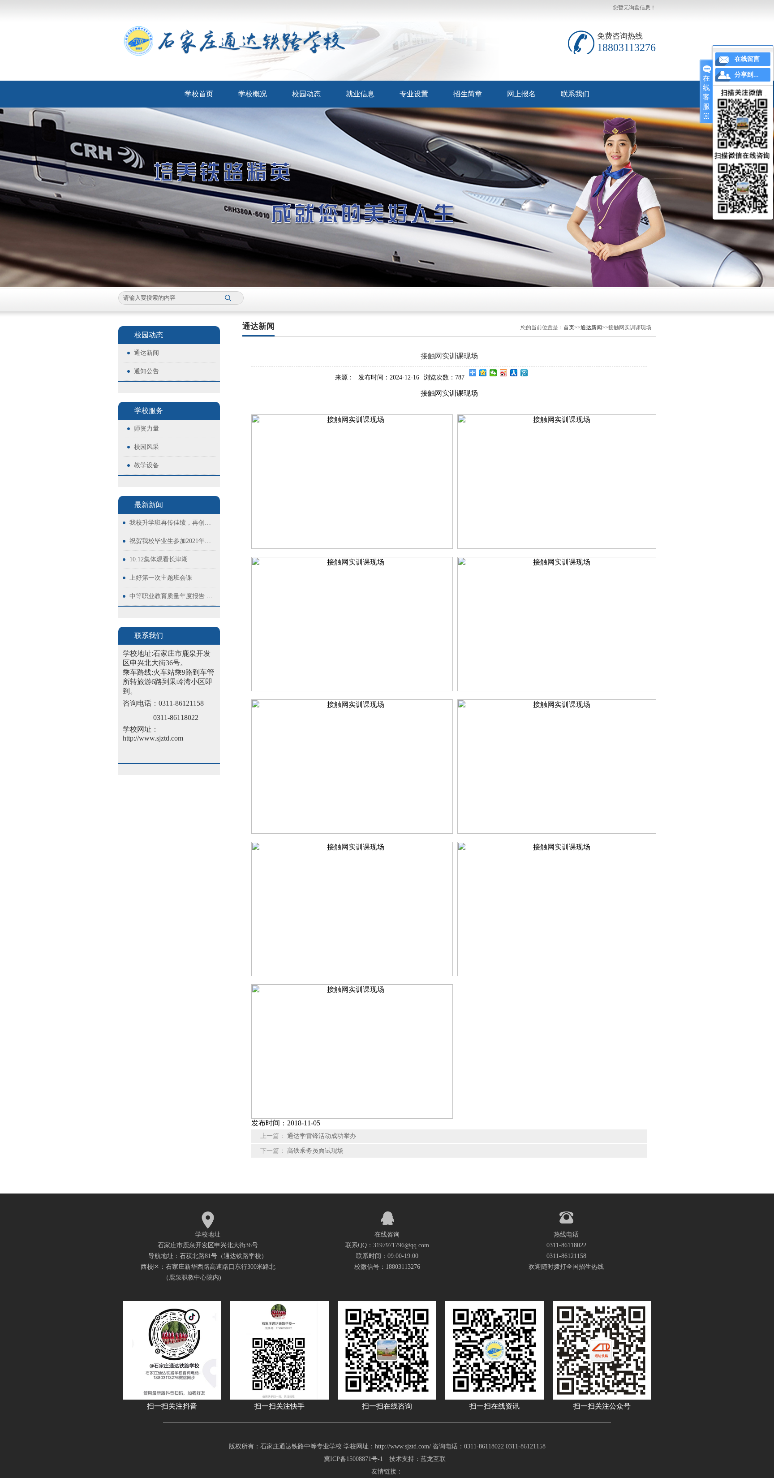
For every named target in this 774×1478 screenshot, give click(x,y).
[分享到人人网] (514, 372)
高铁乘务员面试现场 (315, 1150)
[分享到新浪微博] (503, 372)
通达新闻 (146, 352)
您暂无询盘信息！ (634, 7)
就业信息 (360, 94)
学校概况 (252, 94)
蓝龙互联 (433, 1459)
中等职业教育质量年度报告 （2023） (180, 596)
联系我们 (575, 94)
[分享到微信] (493, 372)
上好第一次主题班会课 (160, 577)
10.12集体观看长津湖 (158, 559)
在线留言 (747, 59)
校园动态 (306, 94)
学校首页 (199, 94)
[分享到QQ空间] (483, 372)
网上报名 (521, 94)
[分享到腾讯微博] (524, 372)
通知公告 (146, 371)
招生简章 (467, 94)
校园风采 (146, 447)
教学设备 (146, 465)
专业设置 (414, 94)
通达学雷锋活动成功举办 (321, 1136)
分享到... (747, 74)
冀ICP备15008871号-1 (353, 1459)
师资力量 (146, 428)
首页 (568, 327)
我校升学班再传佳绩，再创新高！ (176, 522)
